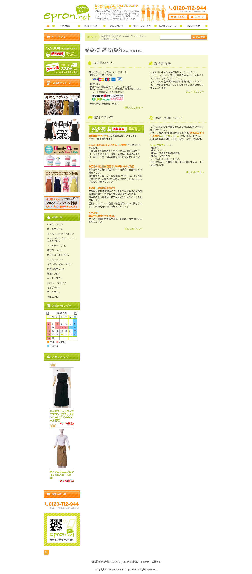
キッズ (134, 35)
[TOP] (48, 25)
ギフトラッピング (142, 25)
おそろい (116, 35)
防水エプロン (54, 296)
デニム (126, 35)
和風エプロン (54, 273)
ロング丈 (105, 35)
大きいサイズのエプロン (59, 264)
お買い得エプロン (56, 268)
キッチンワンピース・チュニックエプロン (61, 239)
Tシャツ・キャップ (56, 282)
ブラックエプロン (110, 38)
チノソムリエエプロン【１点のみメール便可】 (62, 475)
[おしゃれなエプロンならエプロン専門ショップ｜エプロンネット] (67, 21)
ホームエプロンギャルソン (60, 233)
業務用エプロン (55, 250)
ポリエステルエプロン (58, 254)
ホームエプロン (55, 229)
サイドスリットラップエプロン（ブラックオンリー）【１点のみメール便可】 (62, 416)
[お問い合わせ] (62, 494)
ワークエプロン (55, 224)
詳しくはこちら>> (134, 107)
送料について (116, 25)
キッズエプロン (55, 278)
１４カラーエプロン (57, 245)
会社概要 (156, 561)
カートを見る (178, 16)
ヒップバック (54, 287)
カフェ (142, 35)
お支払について (91, 25)
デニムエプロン (55, 259)
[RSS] (46, 553)
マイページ (198, 16)
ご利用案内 (65, 25)
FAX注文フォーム (167, 25)
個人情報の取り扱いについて (106, 561)
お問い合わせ (193, 25)
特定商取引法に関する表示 (136, 561)
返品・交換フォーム (169, 135)
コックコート (54, 292)
